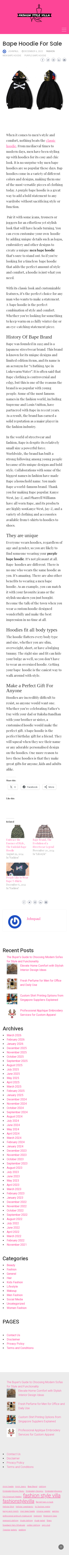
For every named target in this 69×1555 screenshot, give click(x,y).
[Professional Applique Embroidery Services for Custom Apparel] (12, 1013)
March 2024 (14, 1138)
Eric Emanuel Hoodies (12, 1497)
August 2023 (14, 1167)
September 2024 (17, 1112)
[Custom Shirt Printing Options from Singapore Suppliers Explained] (12, 999)
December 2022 (17, 1202)
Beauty (11, 1265)
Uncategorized (16, 1303)
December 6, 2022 (33, 51)
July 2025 (13, 1069)
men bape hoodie (12, 55)
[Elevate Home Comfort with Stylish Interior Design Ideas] (12, 969)
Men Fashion (15, 1295)
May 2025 (13, 1078)
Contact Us (13, 1335)
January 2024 (15, 1146)
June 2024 (13, 1125)
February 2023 (16, 1193)
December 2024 (17, 1099)
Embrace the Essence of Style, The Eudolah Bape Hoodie (16, 845)
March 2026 (14, 1035)
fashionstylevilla (18, 1501)
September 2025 (17, 1061)
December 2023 (17, 1150)
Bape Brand (32, 1486)
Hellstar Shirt (8, 1506)
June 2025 (13, 1073)
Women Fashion (17, 1308)
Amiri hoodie (8, 1486)
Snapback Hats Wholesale (14, 1525)
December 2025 (17, 1048)
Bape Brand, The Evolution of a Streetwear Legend (43, 843)
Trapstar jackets (10, 1530)
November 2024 (17, 1103)
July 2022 (13, 1223)
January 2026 (15, 1044)
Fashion (50, 51)
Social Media (15, 1299)
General (11, 1273)
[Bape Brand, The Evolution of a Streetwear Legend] (44, 831)
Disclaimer (13, 1339)
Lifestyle (12, 1286)
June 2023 (13, 1176)
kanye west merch (11, 1511)
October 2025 (15, 1056)
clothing (42, 1486)
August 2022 (14, 1219)
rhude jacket (39, 1520)
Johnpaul (13, 51)
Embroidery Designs (34, 1491)
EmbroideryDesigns (53, 1491)
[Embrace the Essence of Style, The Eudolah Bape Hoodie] (17, 831)
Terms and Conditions (20, 1348)
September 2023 (17, 1163)
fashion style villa (42, 1495)
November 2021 (17, 1244)
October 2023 (15, 1159)
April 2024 (13, 1133)
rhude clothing (26, 1520)
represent (38, 1516)
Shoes (49, 1520)
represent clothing (10, 1520)
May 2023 (13, 1180)
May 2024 (13, 1129)
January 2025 (15, 1095)
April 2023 (13, 1185)
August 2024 (14, 1116)
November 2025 (17, 1052)
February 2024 (16, 1142)
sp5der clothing (33, 1525)
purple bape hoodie (35, 55)
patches (55, 1511)
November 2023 (17, 1155)
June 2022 (13, 1227)
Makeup (12, 1291)
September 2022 (17, 1214)
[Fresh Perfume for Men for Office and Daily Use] (12, 984)
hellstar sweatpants (24, 1506)
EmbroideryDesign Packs (13, 1491)
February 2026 (16, 1039)
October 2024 (15, 1108)
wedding (22, 1530)
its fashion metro (42, 1506)
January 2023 (15, 1197)
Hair (9, 1278)
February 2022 (16, 1240)
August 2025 (14, 1065)
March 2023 (14, 1189)
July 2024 (13, 1120)
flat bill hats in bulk (44, 1502)
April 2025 (13, 1082)
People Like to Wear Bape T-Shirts (17, 879)
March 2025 (14, 1086)
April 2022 (13, 1232)
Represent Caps (50, 1516)
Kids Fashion (15, 1282)
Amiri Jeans (20, 1486)
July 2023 (13, 1172)
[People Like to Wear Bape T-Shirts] (17, 869)
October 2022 (15, 1210)
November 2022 (17, 1206)
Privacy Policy (15, 1343)
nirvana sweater (43, 1511)
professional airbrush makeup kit (17, 1516)
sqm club (46, 1525)
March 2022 (14, 1236)
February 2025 (16, 1091)
